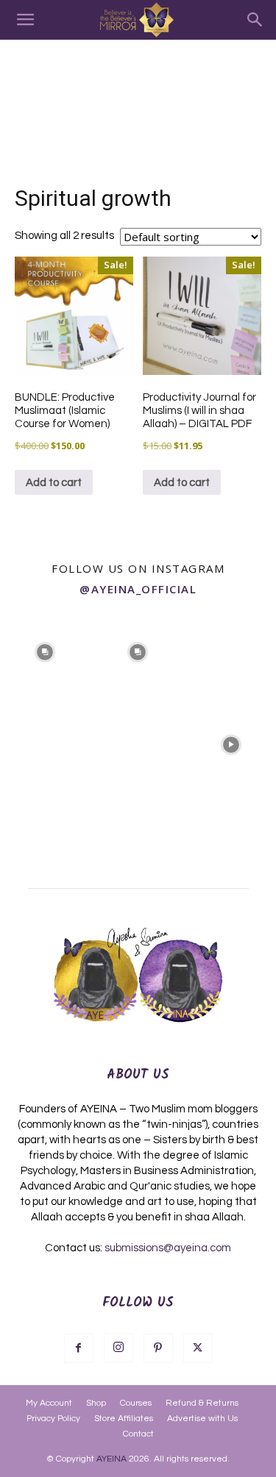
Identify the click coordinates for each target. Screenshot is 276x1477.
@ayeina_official (138, 589)
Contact (138, 1434)
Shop (96, 1403)
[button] (25, 20)
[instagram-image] (45, 650)
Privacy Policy (53, 1418)
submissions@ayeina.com (168, 1248)
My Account (49, 1403)
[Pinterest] (158, 1348)
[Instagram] (118, 1347)
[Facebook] (78, 1348)
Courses (136, 1403)
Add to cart (54, 482)
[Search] (255, 20)
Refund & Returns (202, 1403)
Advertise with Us (202, 1418)
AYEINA (111, 1459)
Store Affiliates (123, 1418)
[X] (198, 1348)
